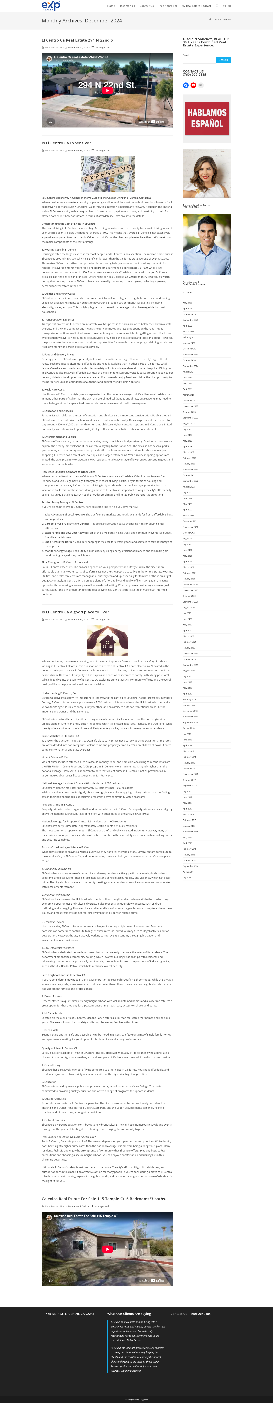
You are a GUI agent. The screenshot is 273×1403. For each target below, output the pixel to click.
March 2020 (188, 636)
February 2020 (189, 641)
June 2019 (187, 682)
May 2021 (187, 555)
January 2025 (189, 343)
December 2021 (190, 521)
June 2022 (187, 498)
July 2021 (187, 544)
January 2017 (189, 825)
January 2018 (189, 762)
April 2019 (187, 693)
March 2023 (188, 452)
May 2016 (187, 837)
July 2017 (187, 791)
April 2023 (187, 446)
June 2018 (187, 739)
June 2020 (187, 619)
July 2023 (187, 429)
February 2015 (189, 848)
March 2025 (188, 331)
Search (186, 55)
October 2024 (189, 360)
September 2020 (190, 601)
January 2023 (189, 463)
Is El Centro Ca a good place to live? (75, 612)
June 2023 (187, 434)
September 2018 (190, 722)
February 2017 (189, 820)
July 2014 (187, 877)
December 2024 (190, 348)
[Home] (210, 19)
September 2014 (190, 866)
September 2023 (190, 417)
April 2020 (187, 630)
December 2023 (190, 400)
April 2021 (187, 561)
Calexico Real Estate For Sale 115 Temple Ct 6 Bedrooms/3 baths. (104, 1198)
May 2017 (187, 802)
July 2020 (187, 613)
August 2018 (188, 728)
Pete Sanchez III (53, 47)
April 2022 (187, 509)
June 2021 (187, 549)
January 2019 (189, 705)
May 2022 (187, 504)
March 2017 (188, 814)
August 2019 (188, 670)
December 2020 (190, 584)
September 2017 (190, 785)
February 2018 (189, 756)
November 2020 (190, 590)
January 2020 (189, 647)
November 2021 (190, 527)
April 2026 (187, 308)
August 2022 (188, 486)
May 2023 (187, 440)
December (226, 19)
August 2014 (188, 871)
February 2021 (189, 573)
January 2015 (189, 854)
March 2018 (188, 751)
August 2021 (188, 538)
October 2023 (189, 412)
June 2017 (187, 797)
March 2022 (188, 515)
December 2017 (190, 768)
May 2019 (187, 687)
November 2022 (190, 469)
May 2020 (187, 624)
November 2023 (190, 406)
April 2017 (187, 808)
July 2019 (187, 676)
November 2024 (190, 354)
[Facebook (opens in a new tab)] (224, 6)
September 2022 (190, 480)
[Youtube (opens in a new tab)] (230, 6)
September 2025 (190, 319)
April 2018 (187, 745)
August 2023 (188, 423)
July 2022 (187, 492)
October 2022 (189, 475)
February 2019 (189, 699)
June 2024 (187, 377)
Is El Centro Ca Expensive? (66, 142)
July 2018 (187, 734)
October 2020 (189, 595)
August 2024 (188, 371)
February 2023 (189, 458)
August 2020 (188, 607)
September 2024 (190, 366)
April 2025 (187, 325)
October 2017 (189, 780)
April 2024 (187, 389)
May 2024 (187, 383)
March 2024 (188, 394)
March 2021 (188, 567)
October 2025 (189, 314)
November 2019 (190, 653)
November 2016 (190, 831)
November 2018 (190, 716)
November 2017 (190, 774)
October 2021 (189, 532)
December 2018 (190, 710)
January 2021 (189, 578)
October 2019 (189, 659)
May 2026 (187, 302)
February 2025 (189, 337)
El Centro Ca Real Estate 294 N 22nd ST (78, 40)
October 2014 (189, 860)
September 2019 (190, 665)
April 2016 (187, 843)
